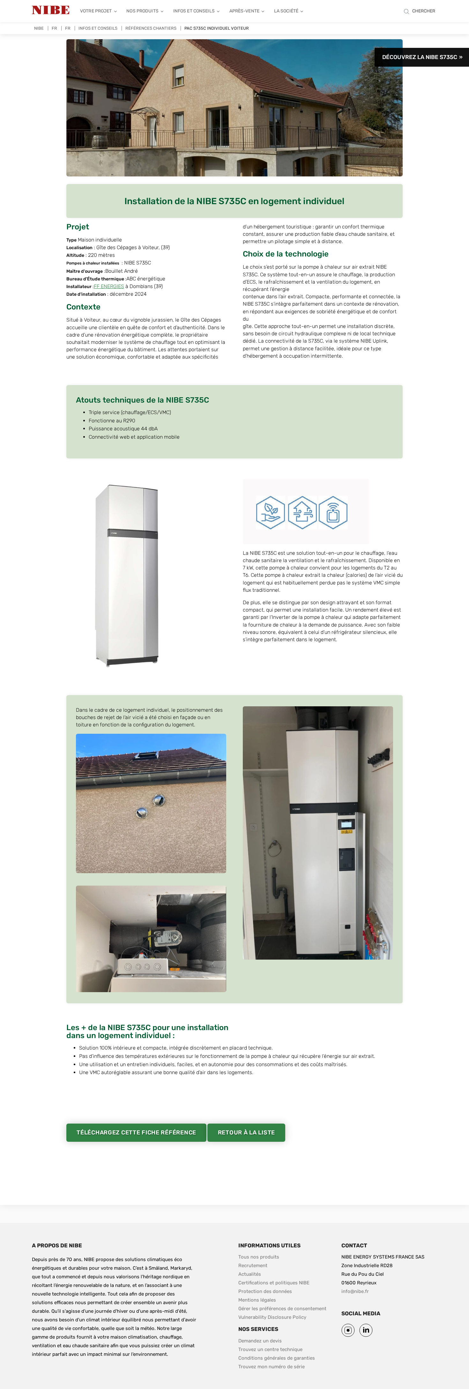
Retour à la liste (246, 1132)
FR (54, 28)
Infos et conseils (194, 11)
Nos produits (142, 11)
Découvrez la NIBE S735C (419, 57)
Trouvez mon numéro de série (271, 1367)
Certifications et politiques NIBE (273, 1283)
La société (286, 11)
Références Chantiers (150, 28)
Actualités (249, 1274)
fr (68, 28)
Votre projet (96, 11)
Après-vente (244, 11)
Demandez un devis (260, 1341)
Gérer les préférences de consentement (282, 1308)
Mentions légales (257, 1300)
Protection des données (265, 1291)
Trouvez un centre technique (270, 1349)
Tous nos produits (258, 1257)
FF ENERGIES (109, 286)
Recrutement (252, 1265)
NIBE (39, 28)
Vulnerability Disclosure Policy (272, 1317)
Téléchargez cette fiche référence (136, 1132)
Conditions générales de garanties (276, 1358)
